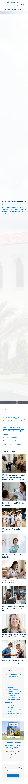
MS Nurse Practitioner (13, 430)
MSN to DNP (6, 434)
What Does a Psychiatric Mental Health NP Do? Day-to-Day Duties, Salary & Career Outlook (13, 477)
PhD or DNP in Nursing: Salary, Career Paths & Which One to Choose (13, 609)
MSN (22, 430)
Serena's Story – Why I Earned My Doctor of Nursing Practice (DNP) (14, 636)
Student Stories (7, 444)
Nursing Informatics (8, 441)
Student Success (17, 444)
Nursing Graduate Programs (10, 437)
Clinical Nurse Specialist (9, 417)
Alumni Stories (7, 414)
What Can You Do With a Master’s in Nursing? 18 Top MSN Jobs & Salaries (14, 682)
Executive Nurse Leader (9, 420)
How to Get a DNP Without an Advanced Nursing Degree (12, 662)
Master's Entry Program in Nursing (11, 427)
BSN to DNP (15, 414)
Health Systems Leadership (10, 424)
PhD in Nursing (19, 441)
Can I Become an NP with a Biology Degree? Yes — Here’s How (14, 676)
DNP (18, 417)
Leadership (21, 424)
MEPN (4, 430)
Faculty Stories (20, 420)
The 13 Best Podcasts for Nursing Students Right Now (14, 582)
